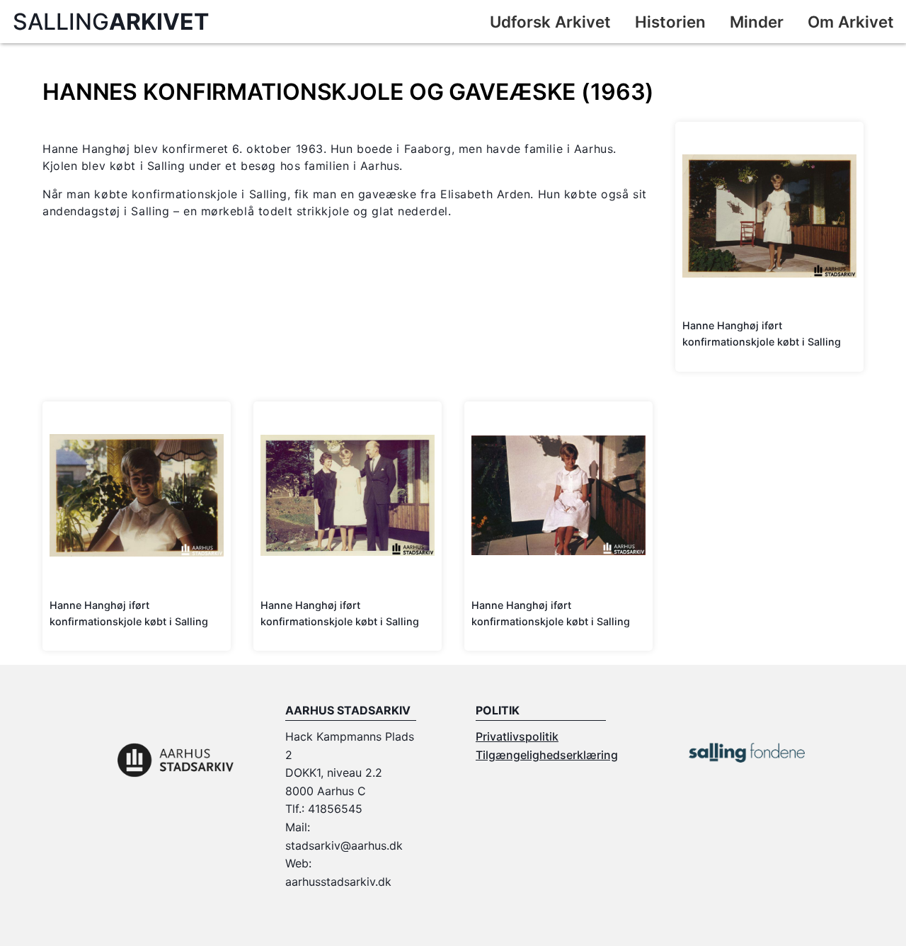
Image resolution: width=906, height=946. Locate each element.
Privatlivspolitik (517, 736)
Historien (670, 21)
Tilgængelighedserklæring (547, 755)
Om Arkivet (851, 21)
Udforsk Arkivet (550, 21)
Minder (757, 21)
